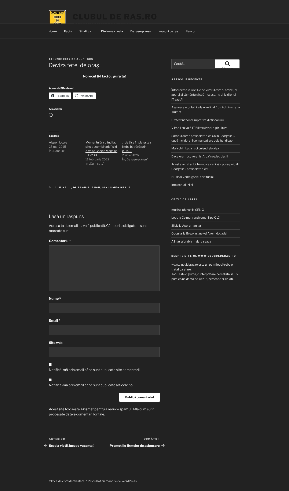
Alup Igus (84, 59)
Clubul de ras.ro (115, 16)
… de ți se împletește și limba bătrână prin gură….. (137, 147)
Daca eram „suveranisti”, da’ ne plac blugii (199, 156)
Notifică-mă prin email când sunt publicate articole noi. (91, 385)
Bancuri (191, 31)
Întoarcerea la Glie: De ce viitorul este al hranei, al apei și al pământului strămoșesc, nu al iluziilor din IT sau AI (204, 94)
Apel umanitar (191, 225)
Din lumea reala (112, 31)
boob (174, 217)
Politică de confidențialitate (66, 481)
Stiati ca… (86, 31)
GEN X (199, 209)
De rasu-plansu (140, 31)
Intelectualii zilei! (182, 184)
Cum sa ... (63, 187)
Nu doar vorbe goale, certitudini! (192, 177)
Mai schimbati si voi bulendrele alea (195, 148)
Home (52, 31)
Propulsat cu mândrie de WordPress (112, 481)
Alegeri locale (58, 142)
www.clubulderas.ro (184, 264)
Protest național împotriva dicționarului (197, 120)
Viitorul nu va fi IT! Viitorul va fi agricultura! (199, 128)
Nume (55, 299)
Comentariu (60, 241)
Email (54, 321)
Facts (68, 31)
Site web (56, 343)
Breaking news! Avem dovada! (206, 233)
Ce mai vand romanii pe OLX (201, 217)
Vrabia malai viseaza (197, 241)
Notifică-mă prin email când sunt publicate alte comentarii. (94, 370)
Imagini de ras (168, 31)
